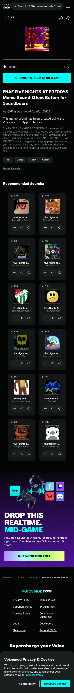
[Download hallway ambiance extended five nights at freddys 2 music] (28, 408)
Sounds (23, 577)
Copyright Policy (22, 606)
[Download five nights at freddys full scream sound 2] (28, 363)
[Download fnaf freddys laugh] (59, 453)
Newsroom (19, 630)
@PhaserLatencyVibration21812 (28, 111)
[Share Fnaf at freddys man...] (52, 408)
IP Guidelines (47, 606)
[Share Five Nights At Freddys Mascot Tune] (52, 318)
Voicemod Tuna (9, 577)
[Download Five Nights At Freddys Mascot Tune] (59, 318)
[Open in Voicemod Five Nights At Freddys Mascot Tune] (45, 318)
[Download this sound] (68, 18)
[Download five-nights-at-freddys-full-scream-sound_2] (28, 272)
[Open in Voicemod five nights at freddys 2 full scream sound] (45, 363)
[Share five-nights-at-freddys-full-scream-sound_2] (21, 272)
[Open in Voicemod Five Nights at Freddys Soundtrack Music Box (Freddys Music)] (14, 318)
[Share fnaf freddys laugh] (52, 453)
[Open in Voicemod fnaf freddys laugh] (45, 453)
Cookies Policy (34, 674)
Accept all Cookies (55, 683)
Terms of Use (47, 599)
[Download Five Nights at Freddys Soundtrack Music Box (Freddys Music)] (28, 318)
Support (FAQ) (48, 630)
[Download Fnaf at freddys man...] (59, 408)
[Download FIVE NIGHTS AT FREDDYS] (28, 227)
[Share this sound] (61, 18)
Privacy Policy (21, 599)
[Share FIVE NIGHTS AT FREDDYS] (21, 227)
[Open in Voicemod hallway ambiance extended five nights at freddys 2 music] (14, 408)
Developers (46, 623)
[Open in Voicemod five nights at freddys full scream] (45, 227)
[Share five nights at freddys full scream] (52, 227)
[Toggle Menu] (68, 6)
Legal (16, 623)
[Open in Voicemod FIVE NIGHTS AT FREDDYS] (14, 227)
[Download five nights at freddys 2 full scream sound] (59, 363)
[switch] (5, 67)
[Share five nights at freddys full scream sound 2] (21, 363)
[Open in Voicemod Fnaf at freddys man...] (45, 408)
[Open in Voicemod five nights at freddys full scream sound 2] (14, 363)
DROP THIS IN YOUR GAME (39, 78)
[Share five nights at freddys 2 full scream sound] (52, 363)
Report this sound (12, 168)
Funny (34, 577)
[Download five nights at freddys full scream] (59, 227)
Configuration (27, 683)
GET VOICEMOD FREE (34, 556)
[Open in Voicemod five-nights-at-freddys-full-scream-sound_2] (14, 272)
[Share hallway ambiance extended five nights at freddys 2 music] (21, 408)
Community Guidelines (46, 615)
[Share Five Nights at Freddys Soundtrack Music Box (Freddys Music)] (21, 318)
